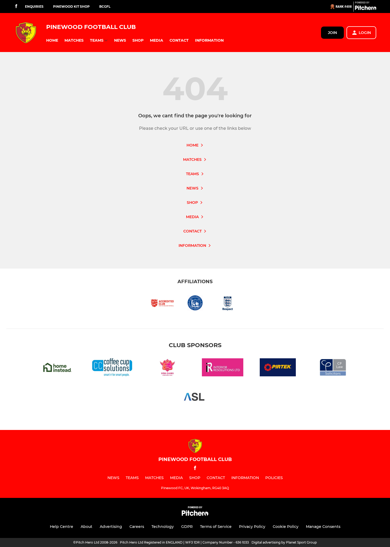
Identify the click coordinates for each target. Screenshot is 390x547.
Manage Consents (323, 526)
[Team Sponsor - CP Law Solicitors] (333, 368)
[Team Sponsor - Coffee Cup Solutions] (112, 368)
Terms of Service (216, 526)
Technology (162, 526)
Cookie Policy (285, 526)
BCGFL (104, 6)
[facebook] (16, 6)
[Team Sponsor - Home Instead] (57, 368)
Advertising (111, 526)
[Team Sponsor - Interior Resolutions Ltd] (222, 368)
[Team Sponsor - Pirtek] (278, 368)
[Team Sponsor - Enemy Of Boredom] (167, 368)
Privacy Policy (252, 526)
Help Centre (61, 526)
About (86, 526)
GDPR (187, 526)
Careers (136, 526)
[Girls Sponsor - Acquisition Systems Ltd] (195, 398)
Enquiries (34, 6)
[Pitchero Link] (365, 9)
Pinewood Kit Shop (71, 6)
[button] (52, 40)
